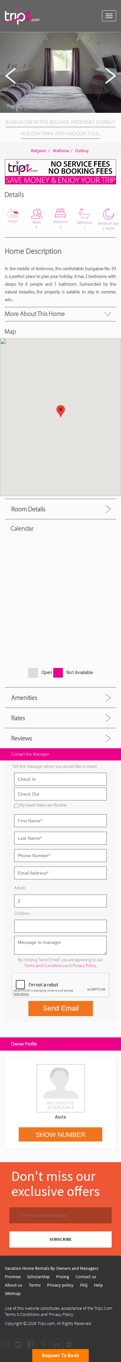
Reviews (21, 738)
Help (98, 1285)
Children (22, 913)
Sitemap (13, 1293)
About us (13, 1285)
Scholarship (38, 1276)
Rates (18, 718)
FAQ (83, 1285)
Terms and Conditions (44, 965)
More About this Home (35, 314)
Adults (19, 888)
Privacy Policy (84, 965)
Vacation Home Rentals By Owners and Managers (51, 1268)
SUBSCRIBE (60, 1239)
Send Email (61, 1008)
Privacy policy (60, 1285)
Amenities (24, 697)
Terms (35, 1285)
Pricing (62, 1276)
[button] (115, 38)
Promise (13, 1276)
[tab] (60, 509)
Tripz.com (46, 1323)
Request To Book (60, 1355)
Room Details (28, 509)
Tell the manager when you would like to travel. (55, 766)
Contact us (86, 1276)
